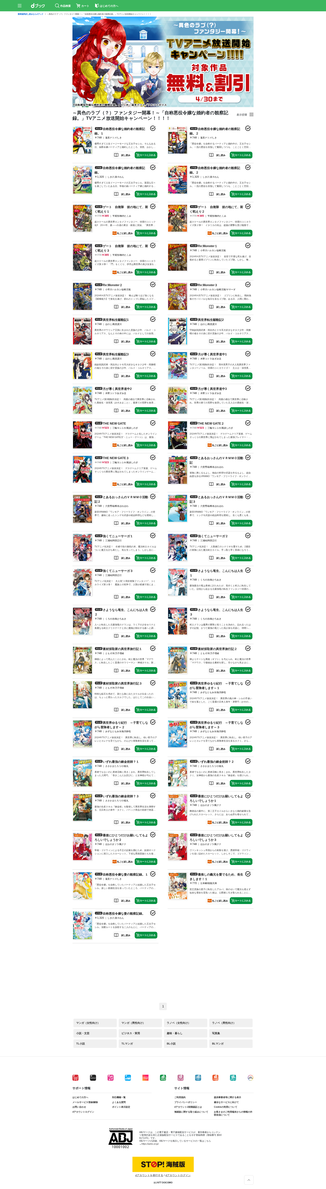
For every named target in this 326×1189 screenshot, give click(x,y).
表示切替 (242, 114)
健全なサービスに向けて (226, 1102)
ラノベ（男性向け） (224, 1022)
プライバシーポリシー (185, 1102)
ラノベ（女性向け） (179, 1022)
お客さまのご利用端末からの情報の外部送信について (233, 1113)
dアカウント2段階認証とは (188, 1107)
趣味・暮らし (175, 1033)
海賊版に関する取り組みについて (191, 1112)
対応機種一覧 (119, 1097)
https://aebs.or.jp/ (150, 1144)
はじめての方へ (80, 1097)
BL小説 (171, 1043)
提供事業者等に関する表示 (227, 1097)
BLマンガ (218, 1043)
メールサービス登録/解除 (85, 1102)
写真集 (216, 1033)
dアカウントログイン (83, 1112)
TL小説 (80, 1043)
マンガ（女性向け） (88, 1022)
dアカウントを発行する (149, 1175)
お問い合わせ (79, 1107)
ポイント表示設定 (121, 1107)
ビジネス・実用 (130, 1033)
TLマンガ (127, 1043)
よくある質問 (119, 1102)
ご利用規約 (180, 1097)
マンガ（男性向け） (133, 1022)
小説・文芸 (82, 1033)
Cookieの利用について (225, 1107)
